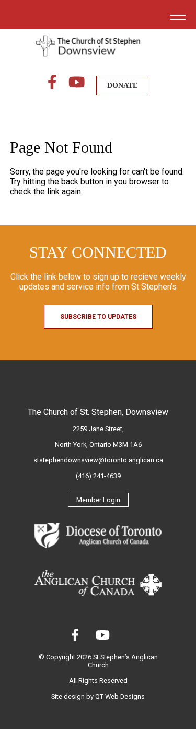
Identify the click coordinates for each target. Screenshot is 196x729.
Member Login (98, 500)
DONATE (122, 85)
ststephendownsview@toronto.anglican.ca (98, 460)
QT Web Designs (120, 696)
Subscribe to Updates (98, 316)
